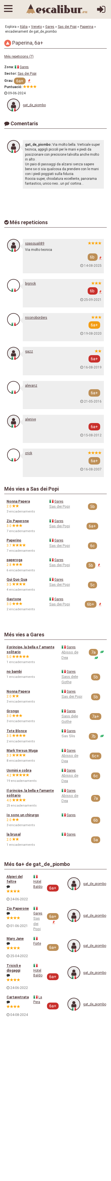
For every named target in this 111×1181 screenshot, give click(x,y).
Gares (49, 27)
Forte (37, 943)
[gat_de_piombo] (13, 105)
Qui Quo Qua (17, 580)
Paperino (14, 540)
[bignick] (13, 285)
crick (28, 453)
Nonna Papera (18, 501)
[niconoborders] (13, 319)
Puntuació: (13, 87)
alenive (30, 419)
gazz (29, 351)
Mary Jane (15, 939)
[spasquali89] (13, 245)
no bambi (14, 672)
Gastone (14, 599)
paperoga (14, 560)
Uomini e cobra (19, 770)
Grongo (13, 711)
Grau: (8, 81)
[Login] (101, 12)
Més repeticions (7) (19, 57)
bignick (30, 284)
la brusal (13, 834)
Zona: (9, 67)
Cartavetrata (18, 997)
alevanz (31, 386)
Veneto (36, 27)
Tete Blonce (17, 731)
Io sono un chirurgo (23, 815)
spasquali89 (34, 243)
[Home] (57, 9)
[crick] (13, 455)
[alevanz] (13, 387)
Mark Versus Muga (22, 751)
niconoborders (36, 318)
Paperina (86, 27)
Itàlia (24, 27)
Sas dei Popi (67, 27)
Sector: (10, 74)
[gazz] (13, 353)
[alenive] (13, 421)
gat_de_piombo (34, 105)
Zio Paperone (18, 521)
